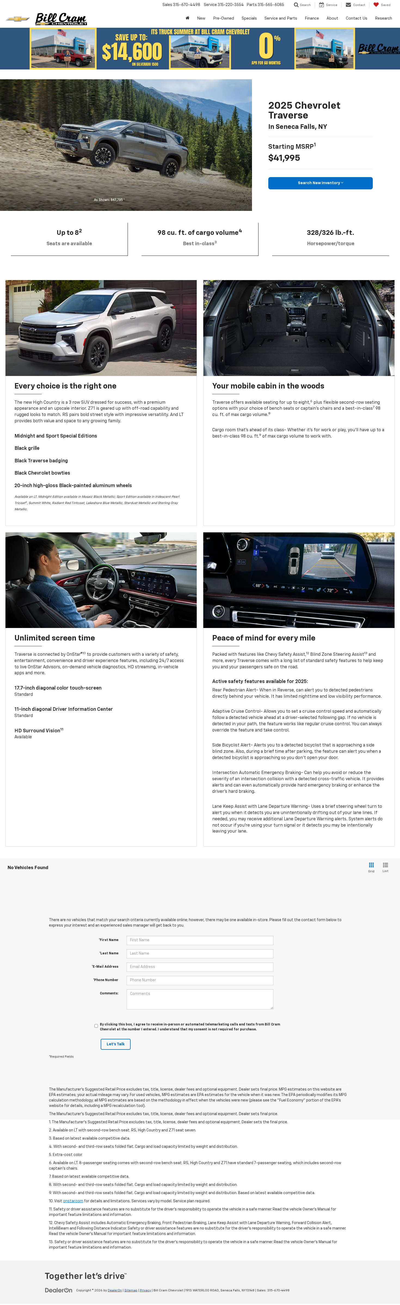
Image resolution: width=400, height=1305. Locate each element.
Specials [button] (249, 18)
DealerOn (115, 1290)
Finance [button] (312, 18)
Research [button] (383, 18)
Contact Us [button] (356, 18)
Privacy (145, 1290)
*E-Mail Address (105, 967)
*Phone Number (105, 980)
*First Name (108, 940)
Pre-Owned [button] (223, 18)
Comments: (109, 993)
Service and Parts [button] (280, 18)
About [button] (332, 18)
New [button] (201, 18)
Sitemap (130, 1290)
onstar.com (73, 1201)
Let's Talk (116, 1044)
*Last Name (108, 953)
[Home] (187, 18)
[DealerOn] (59, 1290)
